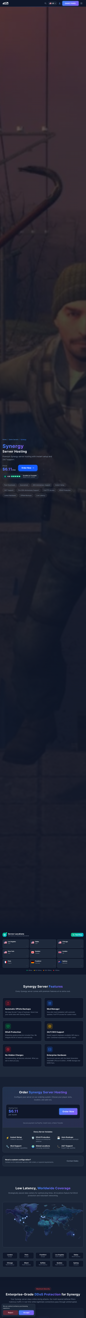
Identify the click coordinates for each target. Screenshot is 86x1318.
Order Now (26, 468)
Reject (10, 1313)
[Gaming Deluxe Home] (5, 3)
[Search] (46, 3)
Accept (26, 1313)
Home (5, 439)
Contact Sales (72, 1161)
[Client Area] (60, 3)
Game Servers (13, 439)
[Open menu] (81, 3)
